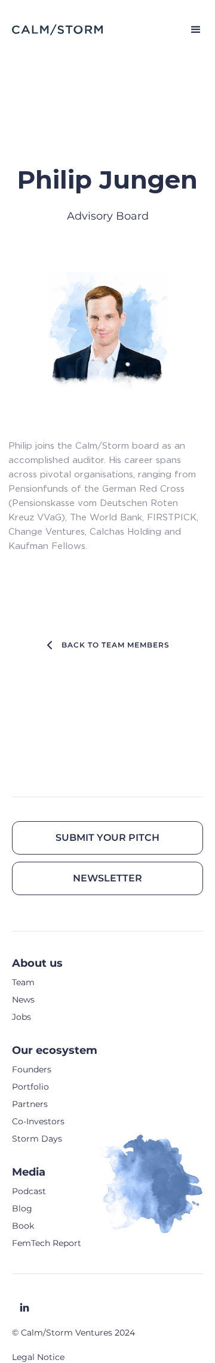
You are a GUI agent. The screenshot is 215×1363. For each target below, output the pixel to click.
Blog (22, 1208)
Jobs (21, 1017)
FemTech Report (46, 1243)
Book (23, 1225)
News (23, 999)
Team (23, 982)
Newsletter (107, 878)
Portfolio (30, 1086)
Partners (30, 1104)
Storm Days (37, 1138)
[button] (190, 30)
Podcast (29, 1191)
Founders (31, 1069)
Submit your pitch (107, 837)
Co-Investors (38, 1121)
